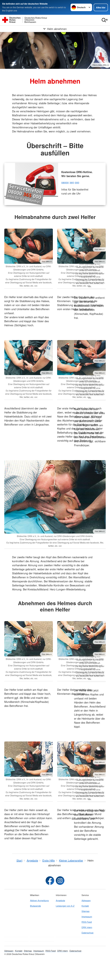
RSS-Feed (87, 922)
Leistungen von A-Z (65, 905)
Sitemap (85, 911)
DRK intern (87, 927)
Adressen (86, 900)
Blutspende (35, 905)
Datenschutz (88, 932)
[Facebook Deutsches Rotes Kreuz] (50, 880)
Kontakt (85, 905)
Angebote (60, 900)
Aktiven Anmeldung (39, 900)
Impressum (87, 916)
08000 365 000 (70, 183)
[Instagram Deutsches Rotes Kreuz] (60, 880)
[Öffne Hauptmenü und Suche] (104, 20)
